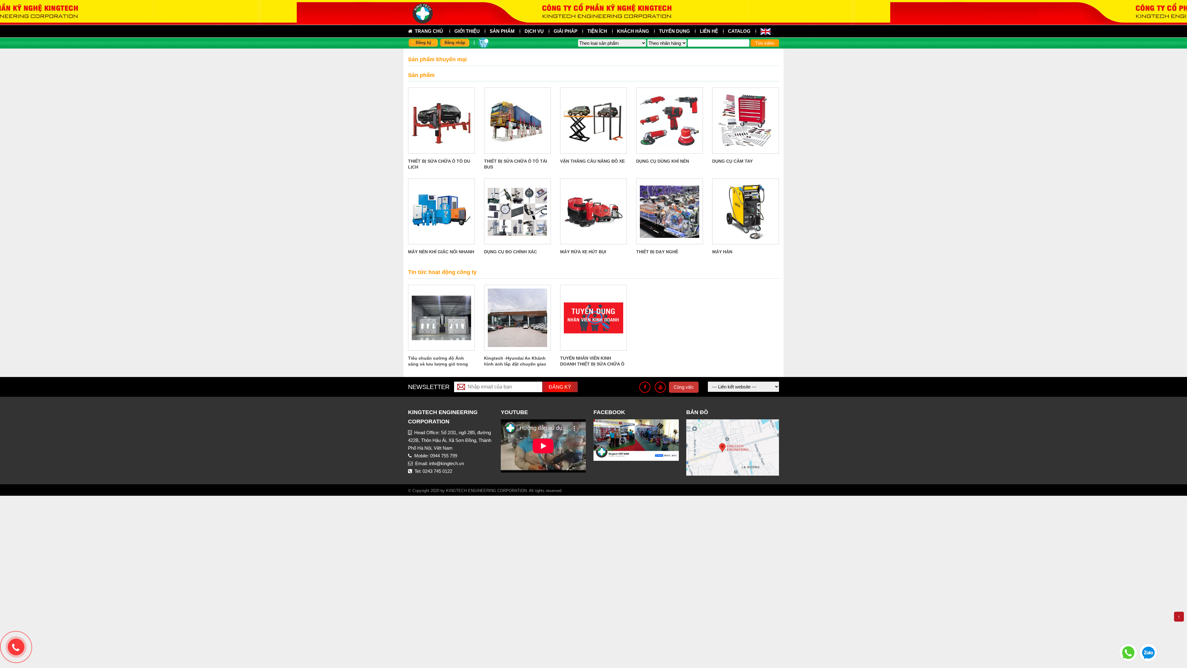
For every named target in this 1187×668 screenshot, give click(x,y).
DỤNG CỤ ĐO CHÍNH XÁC (510, 251)
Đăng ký (423, 42)
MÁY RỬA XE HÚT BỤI (583, 251)
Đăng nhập (455, 42)
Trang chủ (427, 31)
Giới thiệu (467, 31)
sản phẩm (502, 31)
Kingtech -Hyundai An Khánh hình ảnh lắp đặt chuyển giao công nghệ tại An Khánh (515, 364)
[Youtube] (660, 387)
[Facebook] (644, 387)
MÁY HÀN (722, 251)
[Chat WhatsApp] (1128, 652)
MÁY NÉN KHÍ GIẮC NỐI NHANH (441, 251)
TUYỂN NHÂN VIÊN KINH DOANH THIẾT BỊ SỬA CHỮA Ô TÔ (592, 364)
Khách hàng (633, 31)
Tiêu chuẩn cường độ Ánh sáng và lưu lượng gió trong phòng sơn (438, 364)
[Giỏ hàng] (484, 42)
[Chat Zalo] (1148, 652)
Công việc (684, 387)
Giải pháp (565, 31)
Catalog (739, 31)
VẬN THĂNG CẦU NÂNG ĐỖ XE (592, 161)
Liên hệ (709, 31)
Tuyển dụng (674, 31)
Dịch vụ (534, 31)
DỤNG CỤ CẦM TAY (732, 161)
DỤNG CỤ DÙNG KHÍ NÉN (662, 161)
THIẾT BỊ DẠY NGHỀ (657, 251)
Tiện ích (597, 31)
